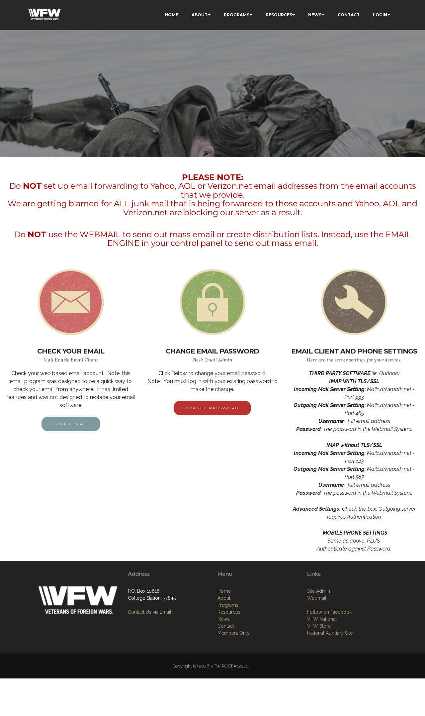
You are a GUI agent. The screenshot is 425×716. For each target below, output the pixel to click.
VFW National (322, 619)
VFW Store (319, 626)
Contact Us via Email (149, 612)
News (223, 619)
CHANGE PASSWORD (212, 407)
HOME (171, 14)
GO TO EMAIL (70, 423)
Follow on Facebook (329, 612)
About (223, 598)
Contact (225, 626)
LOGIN (380, 14)
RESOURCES (279, 14)
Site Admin (318, 591)
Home (224, 591)
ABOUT (200, 14)
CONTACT (349, 14)
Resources (228, 612)
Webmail (316, 598)
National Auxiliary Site (330, 633)
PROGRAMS (236, 14)
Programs (227, 605)
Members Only (233, 633)
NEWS (314, 14)
